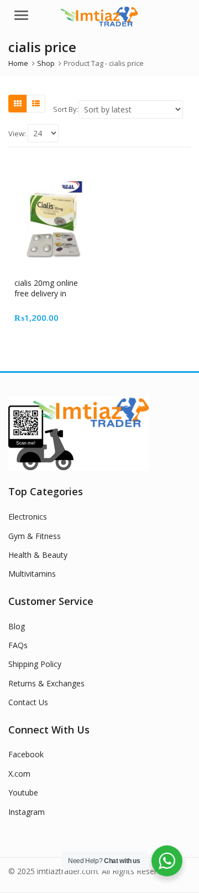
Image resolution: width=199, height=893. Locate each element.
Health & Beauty (37, 555)
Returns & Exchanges (46, 683)
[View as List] (36, 103)
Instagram (26, 812)
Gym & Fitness (34, 536)
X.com (19, 773)
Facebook (26, 754)
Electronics (27, 516)
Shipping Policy (34, 664)
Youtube (23, 792)
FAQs (18, 645)
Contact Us (28, 702)
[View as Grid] (17, 103)
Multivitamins (32, 573)
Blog (16, 626)
